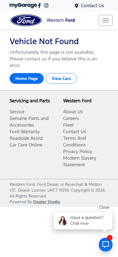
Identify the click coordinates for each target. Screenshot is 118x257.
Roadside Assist (26, 138)
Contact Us (92, 5)
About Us (73, 112)
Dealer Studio (46, 201)
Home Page (26, 78)
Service (17, 112)
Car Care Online (26, 145)
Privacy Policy (77, 151)
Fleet (68, 125)
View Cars (61, 78)
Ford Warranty (25, 131)
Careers (71, 118)
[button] (106, 20)
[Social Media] (40, 5)
